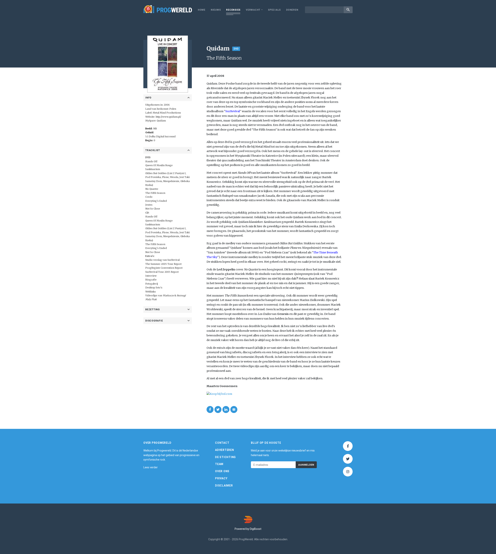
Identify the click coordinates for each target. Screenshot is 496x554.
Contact (222, 442)
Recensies (233, 10)
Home (201, 10)
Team (219, 464)
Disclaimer (224, 485)
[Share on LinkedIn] (225, 409)
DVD (236, 48)
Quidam (161, 120)
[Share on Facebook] (210, 409)
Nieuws (216, 10)
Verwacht (253, 10)
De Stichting (225, 457)
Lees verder (150, 467)
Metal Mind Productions (167, 112)
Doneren (292, 10)
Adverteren (224, 449)
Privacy (221, 478)
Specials (274, 10)
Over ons (222, 471)
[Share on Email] (233, 409)
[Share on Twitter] (217, 409)
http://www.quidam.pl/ (168, 116)
